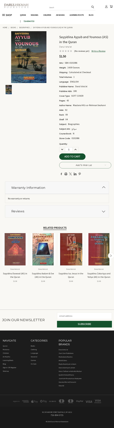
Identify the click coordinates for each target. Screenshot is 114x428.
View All (61, 386)
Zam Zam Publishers (66, 353)
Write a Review (98, 51)
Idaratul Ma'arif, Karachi (67, 382)
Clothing (34, 349)
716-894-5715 (28, 21)
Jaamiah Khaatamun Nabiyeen (70, 378)
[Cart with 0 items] (111, 6)
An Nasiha (60, 15)
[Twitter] (70, 174)
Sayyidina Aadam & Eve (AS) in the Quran (43, 275)
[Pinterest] (79, 174)
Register (13, 367)
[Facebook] (61, 174)
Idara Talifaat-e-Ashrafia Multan (70, 371)
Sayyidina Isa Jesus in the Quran (71, 275)
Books (33, 346)
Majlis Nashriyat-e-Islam (67, 364)
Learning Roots (77, 15)
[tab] (57, 188)
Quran (23, 15)
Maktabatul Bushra (65, 357)
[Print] (66, 174)
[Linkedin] (75, 174)
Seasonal (34, 357)
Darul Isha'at (63, 350)
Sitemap (6, 371)
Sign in (5, 367)
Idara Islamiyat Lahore (67, 368)
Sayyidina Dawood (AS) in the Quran (15, 275)
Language (34, 353)
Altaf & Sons (63, 360)
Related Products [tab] (55, 227)
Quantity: (63, 144)
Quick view (15, 246)
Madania (34, 15)
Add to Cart (15, 252)
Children (47, 15)
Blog (91, 15)
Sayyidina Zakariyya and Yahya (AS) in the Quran (98, 275)
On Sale (33, 364)
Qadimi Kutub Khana (66, 375)
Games (33, 360)
